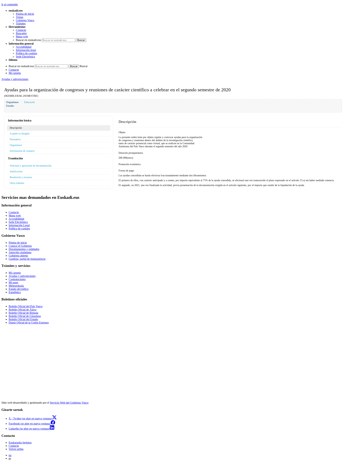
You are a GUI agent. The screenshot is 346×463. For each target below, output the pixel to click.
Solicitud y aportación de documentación (30, 165)
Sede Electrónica (25, 56)
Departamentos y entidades (24, 249)
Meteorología (16, 285)
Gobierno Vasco (25, 20)
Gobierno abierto (18, 255)
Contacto (21, 30)
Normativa (15, 139)
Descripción (16, 127)
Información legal (26, 50)
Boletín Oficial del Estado (23, 319)
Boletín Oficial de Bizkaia (23, 312)
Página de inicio (25, 13)
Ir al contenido (9, 4)
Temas (19, 17)
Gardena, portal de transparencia (27, 258)
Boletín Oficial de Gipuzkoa (25, 316)
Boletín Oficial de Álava (22, 309)
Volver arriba (16, 449)
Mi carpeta (15, 73)
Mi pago (13, 282)
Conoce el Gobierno (20, 245)
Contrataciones (17, 279)
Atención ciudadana (20, 252)
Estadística (15, 292)
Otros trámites (17, 183)
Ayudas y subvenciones (14, 79)
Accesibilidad (23, 46)
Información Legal (19, 225)
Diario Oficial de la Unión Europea (29, 322)
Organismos (16, 145)
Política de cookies (26, 53)
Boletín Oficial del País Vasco (26, 306)
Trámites (21, 23)
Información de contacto (22, 150)
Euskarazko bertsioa (20, 442)
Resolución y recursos (21, 177)
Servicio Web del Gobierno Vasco (69, 402)
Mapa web (22, 36)
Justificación (16, 171)
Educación (29, 102)
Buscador (21, 33)
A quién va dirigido (20, 133)
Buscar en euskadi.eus (28, 40)
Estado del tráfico (18, 289)
